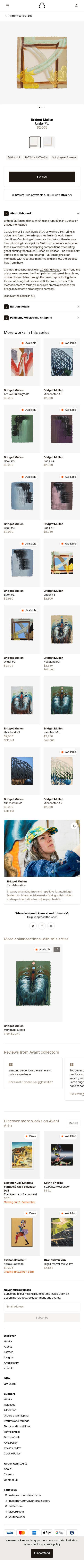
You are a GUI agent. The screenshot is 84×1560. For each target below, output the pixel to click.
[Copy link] (51, 926)
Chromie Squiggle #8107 (37, 1082)
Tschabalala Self (15, 1260)
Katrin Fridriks (53, 1183)
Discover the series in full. (19, 296)
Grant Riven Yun (55, 1260)
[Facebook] (42, 926)
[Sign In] (76, 5)
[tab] (39, 107)
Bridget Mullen (42, 120)
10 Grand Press (50, 269)
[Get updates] (74, 826)
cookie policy (52, 1544)
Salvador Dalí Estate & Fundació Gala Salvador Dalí (20, 1186)
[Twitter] (33, 926)
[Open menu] (7, 5)
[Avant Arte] (42, 5)
